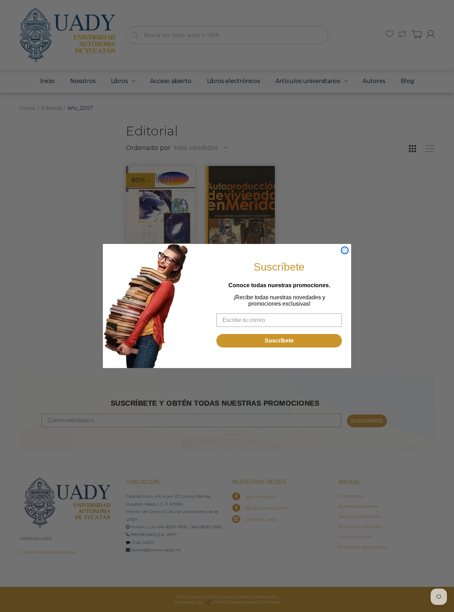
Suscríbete (279, 341)
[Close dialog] (344, 250)
